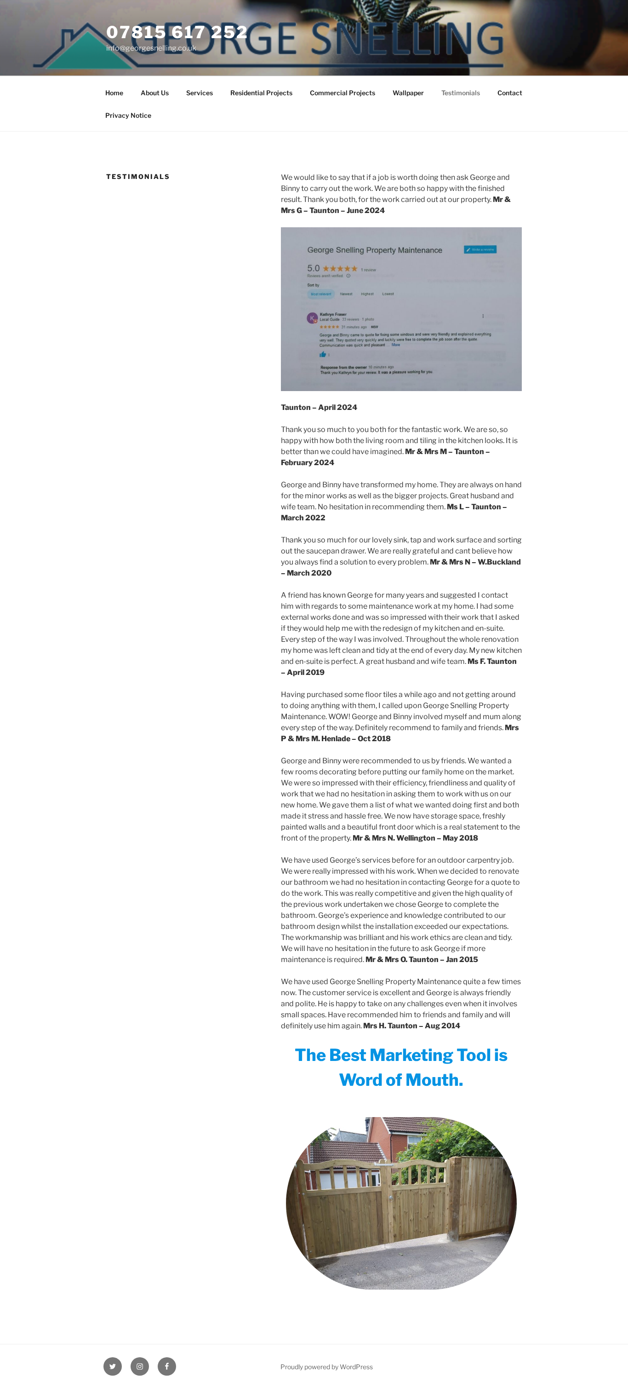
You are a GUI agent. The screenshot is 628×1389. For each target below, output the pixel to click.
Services (199, 93)
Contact (509, 93)
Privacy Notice (128, 115)
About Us (155, 93)
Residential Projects (261, 93)
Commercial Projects (342, 93)
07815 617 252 (177, 32)
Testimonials (460, 93)
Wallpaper (408, 93)
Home (114, 93)
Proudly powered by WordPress (326, 1367)
